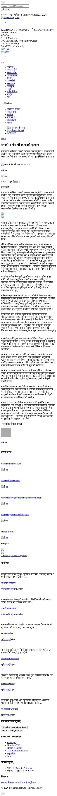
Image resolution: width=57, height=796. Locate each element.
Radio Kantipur (14, 748)
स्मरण (3, 138)
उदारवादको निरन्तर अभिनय (10, 481)
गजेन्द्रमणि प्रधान (9, 589)
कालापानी (11, 111)
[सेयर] (4, 176)
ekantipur (11, 742)
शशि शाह (4, 170)
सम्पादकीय (12, 72)
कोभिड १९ (12, 117)
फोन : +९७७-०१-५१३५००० (19, 768)
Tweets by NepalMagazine (14, 555)
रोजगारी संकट (13, 109)
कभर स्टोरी (12, 69)
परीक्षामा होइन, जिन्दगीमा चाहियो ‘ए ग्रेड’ (15, 515)
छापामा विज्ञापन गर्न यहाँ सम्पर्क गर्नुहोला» (18, 782)
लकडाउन (11, 120)
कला (9, 89)
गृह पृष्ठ (10, 67)
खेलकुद (10, 86)
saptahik (11, 753)
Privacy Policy (35, 787)
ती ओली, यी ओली (7, 532)
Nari (9, 756)
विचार (9, 78)
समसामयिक (12, 75)
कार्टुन (9, 94)
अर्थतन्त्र (11, 83)
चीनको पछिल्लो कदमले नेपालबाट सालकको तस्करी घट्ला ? (21, 498)
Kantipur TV (13, 745)
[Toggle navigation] (2, 62)
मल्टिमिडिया (12, 91)
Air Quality (48, 30)
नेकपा (9, 122)
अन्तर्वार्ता (11, 80)
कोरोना (10, 114)
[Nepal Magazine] (10, 17)
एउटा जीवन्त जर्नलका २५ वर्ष (11, 464)
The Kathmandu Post (17, 750)
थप (8, 97)
